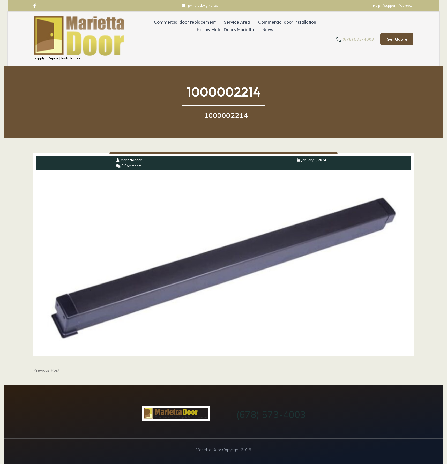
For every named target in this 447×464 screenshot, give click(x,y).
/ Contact (405, 6)
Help (377, 6)
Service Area (237, 22)
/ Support (390, 6)
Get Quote (396, 39)
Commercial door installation (287, 22)
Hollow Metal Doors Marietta (225, 29)
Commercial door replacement (185, 22)
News (267, 29)
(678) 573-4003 (358, 39)
